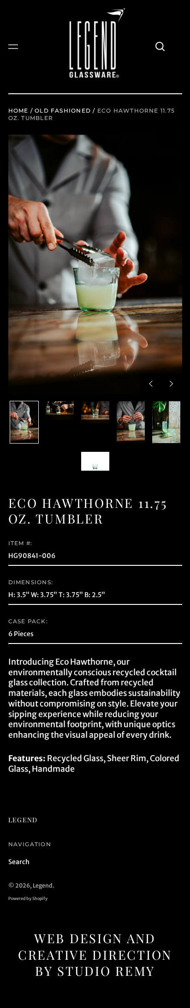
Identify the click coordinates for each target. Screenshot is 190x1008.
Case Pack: (28, 621)
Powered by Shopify (28, 898)
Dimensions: (30, 582)
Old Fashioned (63, 110)
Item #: (20, 543)
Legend (23, 819)
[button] (160, 47)
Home (18, 110)
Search (19, 862)
